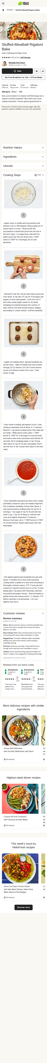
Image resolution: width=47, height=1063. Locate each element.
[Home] (3, 10)
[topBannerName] (23, 17)
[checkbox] (3, 57)
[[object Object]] (36, 71)
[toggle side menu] (3, 3)
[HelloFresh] (23, 3)
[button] (23, 157)
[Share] (42, 71)
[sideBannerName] (23, 127)
